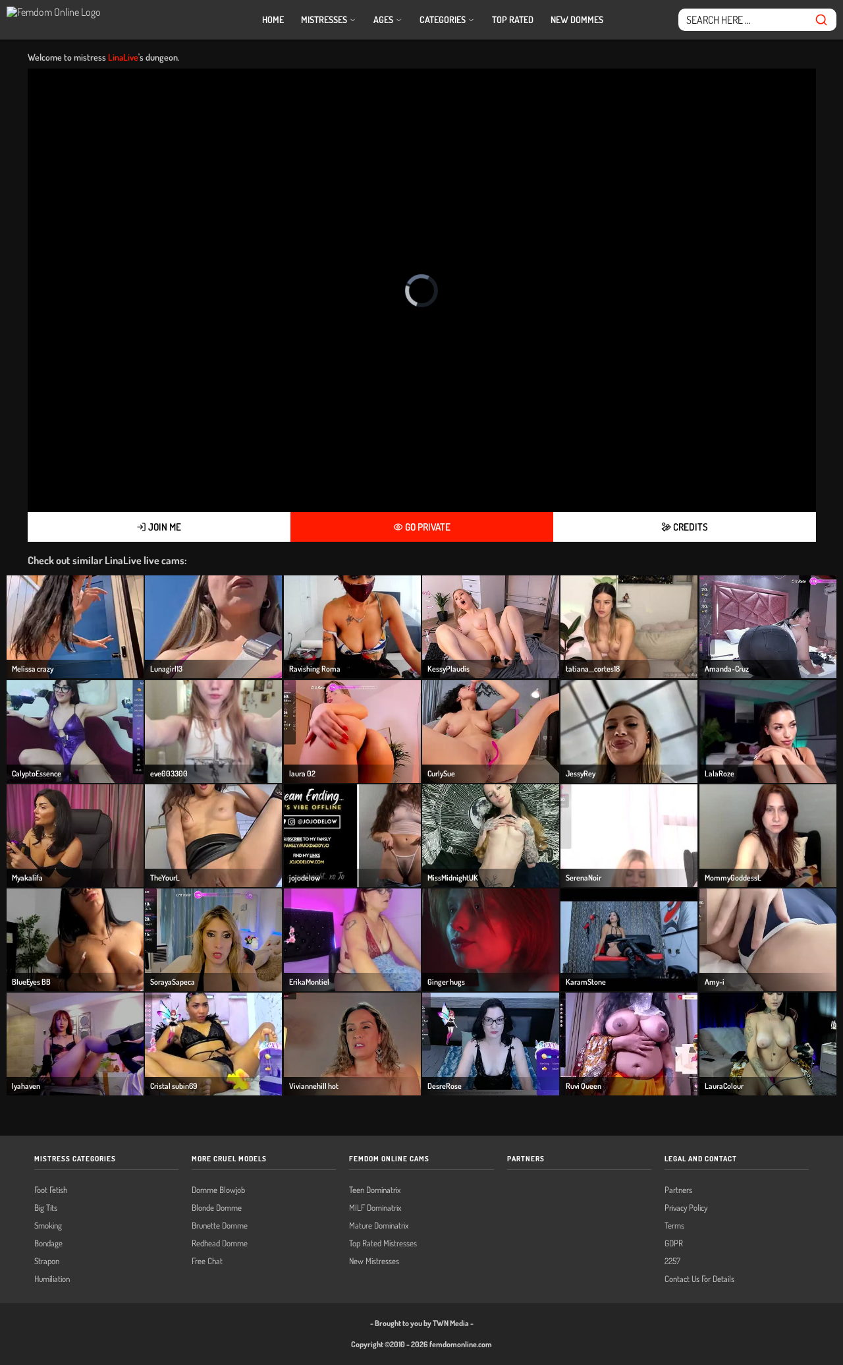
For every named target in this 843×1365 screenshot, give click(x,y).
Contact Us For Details (699, 1279)
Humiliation (52, 1279)
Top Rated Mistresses (383, 1243)
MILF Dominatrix (375, 1208)
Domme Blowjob (218, 1190)
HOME (273, 19)
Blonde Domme (217, 1208)
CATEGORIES (444, 19)
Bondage (48, 1243)
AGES (384, 19)
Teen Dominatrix (374, 1190)
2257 (672, 1261)
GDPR (674, 1243)
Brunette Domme (220, 1225)
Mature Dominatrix (378, 1225)
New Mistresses (374, 1261)
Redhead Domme (220, 1243)
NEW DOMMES (577, 19)
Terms (674, 1225)
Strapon (46, 1261)
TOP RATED (512, 19)
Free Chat (207, 1261)
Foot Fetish (50, 1190)
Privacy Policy (686, 1208)
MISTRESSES (325, 19)
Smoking (48, 1225)
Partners (678, 1190)
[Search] (821, 20)
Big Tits (45, 1208)
